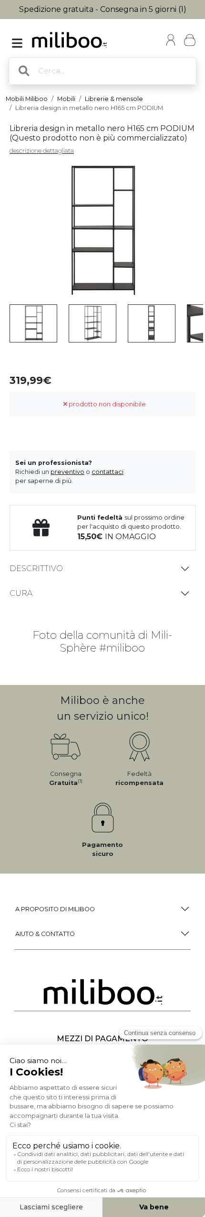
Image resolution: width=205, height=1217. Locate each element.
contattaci (107, 471)
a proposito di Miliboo (55, 909)
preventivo (67, 471)
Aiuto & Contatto (45, 933)
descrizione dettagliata (42, 150)
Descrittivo (36, 568)
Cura (21, 593)
